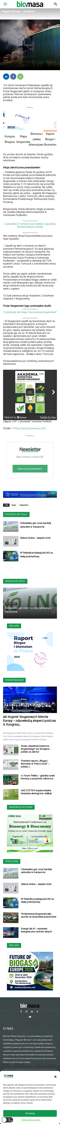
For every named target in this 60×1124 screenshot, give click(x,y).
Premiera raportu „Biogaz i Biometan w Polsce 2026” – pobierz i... (35, 764)
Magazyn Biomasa (11, 11)
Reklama (14, 626)
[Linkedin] (6, 76)
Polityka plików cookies (30, 1120)
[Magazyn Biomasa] (30, 1005)
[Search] (55, 4)
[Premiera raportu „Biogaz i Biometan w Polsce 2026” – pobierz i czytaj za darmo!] (10, 764)
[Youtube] (30, 1017)
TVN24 (16, 428)
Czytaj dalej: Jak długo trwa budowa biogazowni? (30, 312)
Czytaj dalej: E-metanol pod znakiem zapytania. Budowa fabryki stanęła (30, 225)
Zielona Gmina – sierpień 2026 (35, 538)
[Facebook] (13, 76)
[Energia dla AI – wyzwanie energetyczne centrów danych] (10, 932)
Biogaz (16, 56)
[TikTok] (37, 1012)
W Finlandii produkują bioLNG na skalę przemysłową (36, 555)
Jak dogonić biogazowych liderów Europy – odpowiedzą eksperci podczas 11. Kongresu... (29, 720)
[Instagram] (26, 1012)
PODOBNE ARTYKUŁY (16, 514)
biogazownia (24, 505)
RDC (43, 428)
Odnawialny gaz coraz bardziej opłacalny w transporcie (35, 525)
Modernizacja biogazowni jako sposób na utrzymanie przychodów (38, 915)
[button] (55, 1076)
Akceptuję (30, 1113)
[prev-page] (5, 568)
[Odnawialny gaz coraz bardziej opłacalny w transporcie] (10, 526)
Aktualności (29, 11)
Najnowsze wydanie (20, 807)
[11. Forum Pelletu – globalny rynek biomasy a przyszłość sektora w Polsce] (10, 779)
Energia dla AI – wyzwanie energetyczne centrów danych (36, 930)
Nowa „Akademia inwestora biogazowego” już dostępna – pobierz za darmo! (36, 749)
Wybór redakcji (14, 680)
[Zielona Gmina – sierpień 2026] (10, 541)
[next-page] (10, 568)
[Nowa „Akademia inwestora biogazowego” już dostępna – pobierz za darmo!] (10, 750)
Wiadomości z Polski (27, 56)
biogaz (14, 505)
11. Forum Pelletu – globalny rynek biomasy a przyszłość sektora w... (38, 777)
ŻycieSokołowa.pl (30, 428)
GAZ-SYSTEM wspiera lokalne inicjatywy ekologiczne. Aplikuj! (36, 792)
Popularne (11, 861)
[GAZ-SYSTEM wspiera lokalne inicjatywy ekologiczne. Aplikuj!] (10, 794)
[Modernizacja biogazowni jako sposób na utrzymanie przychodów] (10, 917)
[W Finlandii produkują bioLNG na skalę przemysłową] (10, 556)
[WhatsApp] (20, 76)
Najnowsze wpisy (15, 581)
